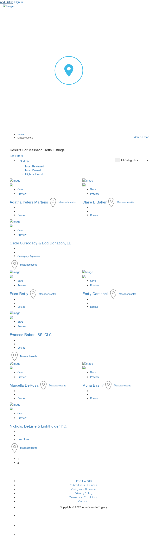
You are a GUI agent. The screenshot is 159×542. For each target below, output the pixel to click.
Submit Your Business (83, 485)
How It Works (83, 481)
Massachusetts (67, 202)
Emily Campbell (95, 293)
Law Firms (23, 439)
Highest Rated (34, 174)
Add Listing (7, 2)
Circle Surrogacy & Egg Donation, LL (40, 242)
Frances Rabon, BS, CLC (31, 334)
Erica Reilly (19, 293)
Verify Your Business (83, 489)
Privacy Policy (83, 493)
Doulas (21, 215)
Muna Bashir (93, 385)
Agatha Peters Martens (29, 201)
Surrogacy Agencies (28, 256)
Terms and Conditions (83, 497)
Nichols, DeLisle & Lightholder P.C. (38, 426)
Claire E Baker (94, 201)
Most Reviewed (34, 166)
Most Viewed (33, 170)
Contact (83, 501)
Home (20, 134)
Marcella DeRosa (24, 385)
